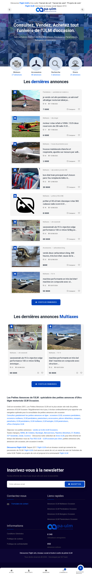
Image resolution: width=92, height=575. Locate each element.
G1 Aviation (75, 433)
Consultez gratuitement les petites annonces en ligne (27, 415)
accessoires (53, 418)
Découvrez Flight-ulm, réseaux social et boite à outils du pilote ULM (46, 553)
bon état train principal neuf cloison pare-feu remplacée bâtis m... (59, 177)
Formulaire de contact (19, 503)
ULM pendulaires (30, 418)
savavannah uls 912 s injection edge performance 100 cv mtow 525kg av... (60, 228)
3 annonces (55, 73)
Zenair (21, 435)
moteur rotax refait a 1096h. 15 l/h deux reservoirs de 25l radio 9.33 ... (61, 125)
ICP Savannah (12, 435)
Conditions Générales (15, 533)
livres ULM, (60, 435)
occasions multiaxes (15, 418)
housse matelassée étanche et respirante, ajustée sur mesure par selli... (61, 151)
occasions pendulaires (71, 415)
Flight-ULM (41, 447)
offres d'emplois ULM (15, 424)
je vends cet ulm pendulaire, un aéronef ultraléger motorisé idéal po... (60, 99)
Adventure (66, 433)
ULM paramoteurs (61, 421)
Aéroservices (49, 433)
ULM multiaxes (36, 421)
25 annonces (75, 73)
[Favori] (78, 109)
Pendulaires (46, 92)
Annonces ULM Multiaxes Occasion (61, 503)
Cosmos (27, 435)
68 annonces (36, 73)
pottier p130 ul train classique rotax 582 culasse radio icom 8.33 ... (61, 203)
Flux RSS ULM (35, 438)
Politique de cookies (15, 539)
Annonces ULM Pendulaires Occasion (62, 509)
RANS (22, 433)
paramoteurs (43, 418)
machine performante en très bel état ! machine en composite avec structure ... (64, 361)
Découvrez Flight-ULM (16, 447)
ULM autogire (48, 421)
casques (77, 418)
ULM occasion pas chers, (53, 438)
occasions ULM (56, 415)
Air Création (30, 433)
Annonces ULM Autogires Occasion (61, 514)
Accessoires (47, 248)
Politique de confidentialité (17, 544)
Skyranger (39, 433)
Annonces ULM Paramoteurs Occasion (62, 519)
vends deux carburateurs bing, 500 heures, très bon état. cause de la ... (59, 254)
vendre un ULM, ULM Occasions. (45, 430)
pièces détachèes (66, 418)
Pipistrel (58, 433)
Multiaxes (46, 118)
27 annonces (17, 73)
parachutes (11, 421)
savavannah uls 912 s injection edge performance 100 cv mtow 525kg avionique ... (26, 361)
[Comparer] (37, 373)
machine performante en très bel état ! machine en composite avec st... (60, 280)
